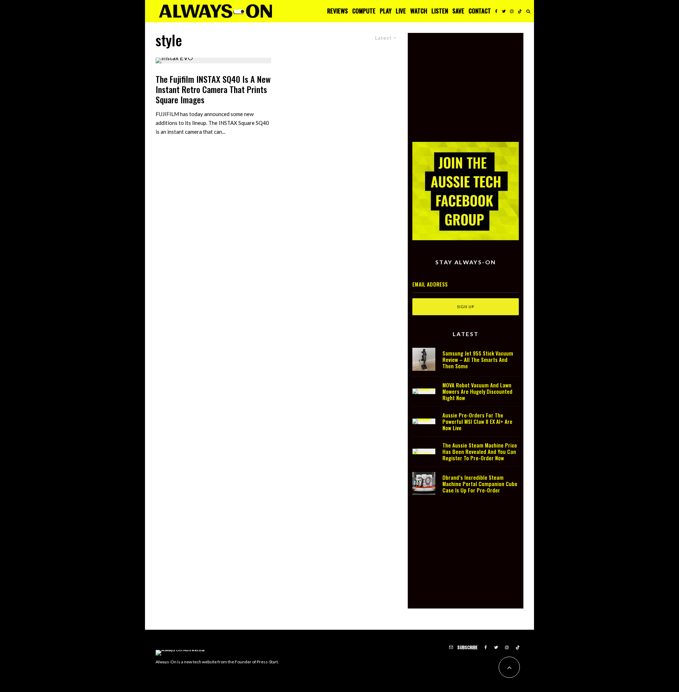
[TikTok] (520, 11)
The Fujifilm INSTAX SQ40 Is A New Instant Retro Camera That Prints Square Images (213, 89)
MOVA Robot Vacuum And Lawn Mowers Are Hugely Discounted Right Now (477, 391)
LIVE (401, 10)
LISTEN (439, 10)
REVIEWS (337, 10)
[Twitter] (504, 11)
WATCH (418, 10)
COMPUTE (364, 10)
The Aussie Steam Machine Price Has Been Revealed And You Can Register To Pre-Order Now (479, 451)
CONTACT (480, 10)
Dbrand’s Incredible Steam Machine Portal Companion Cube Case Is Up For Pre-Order (479, 483)
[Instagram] (512, 11)
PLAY (385, 10)
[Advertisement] (465, 82)
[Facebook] (496, 11)
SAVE (458, 10)
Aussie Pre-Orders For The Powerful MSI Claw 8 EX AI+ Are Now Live (477, 421)
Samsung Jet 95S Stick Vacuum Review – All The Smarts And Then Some (477, 359)
